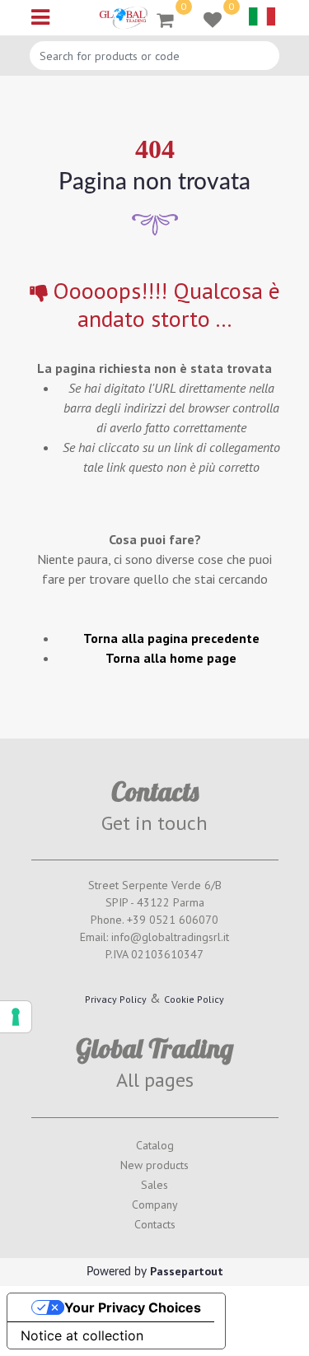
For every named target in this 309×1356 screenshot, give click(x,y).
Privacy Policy (116, 999)
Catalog (155, 1145)
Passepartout (186, 1271)
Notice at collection (82, 1335)
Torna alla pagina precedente (171, 638)
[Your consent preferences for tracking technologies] (15, 1016)
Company (155, 1204)
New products (154, 1165)
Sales (154, 1184)
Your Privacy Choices (132, 1307)
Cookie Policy (194, 999)
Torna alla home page (170, 658)
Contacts (155, 1224)
